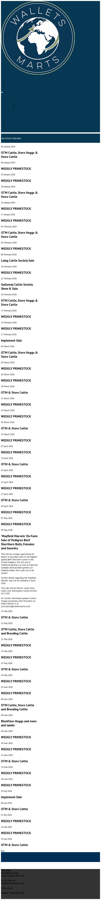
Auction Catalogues (24, 107)
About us (10, 118)
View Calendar (22, 101)
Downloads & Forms (20, 112)
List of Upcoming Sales (26, 104)
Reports (14, 115)
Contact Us (11, 129)
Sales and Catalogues (20, 99)
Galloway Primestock (15, 126)
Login (8, 84)
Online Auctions (13, 123)
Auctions (10, 96)
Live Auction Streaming (21, 110)
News (8, 120)
